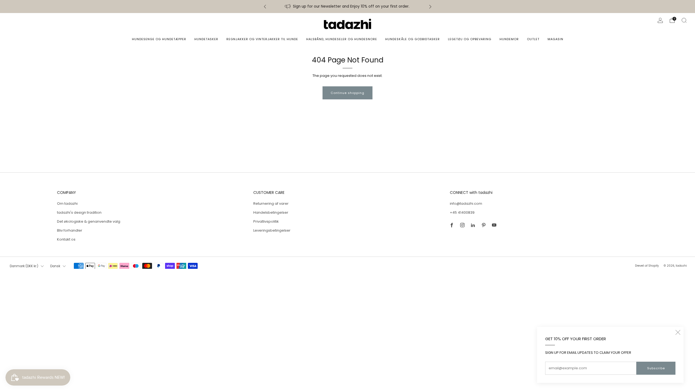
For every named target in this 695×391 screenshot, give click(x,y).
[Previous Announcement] (264, 6)
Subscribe (656, 368)
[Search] (684, 20)
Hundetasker (206, 39)
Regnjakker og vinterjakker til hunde (262, 39)
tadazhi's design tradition (79, 212)
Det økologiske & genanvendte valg (88, 221)
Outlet (533, 39)
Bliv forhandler (69, 230)
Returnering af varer (271, 203)
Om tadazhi (67, 203)
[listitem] (347, 6)
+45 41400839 (462, 212)
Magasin (555, 39)
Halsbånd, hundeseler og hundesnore (341, 39)
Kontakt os (66, 239)
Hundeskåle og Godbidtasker (412, 39)
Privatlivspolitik (266, 221)
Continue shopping (347, 93)
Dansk (55, 266)
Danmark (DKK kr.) (24, 266)
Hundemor (509, 39)
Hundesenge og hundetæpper (159, 39)
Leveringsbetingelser (271, 230)
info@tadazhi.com (466, 203)
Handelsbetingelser (270, 212)
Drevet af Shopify (647, 266)
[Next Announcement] (430, 6)
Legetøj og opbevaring (469, 39)
